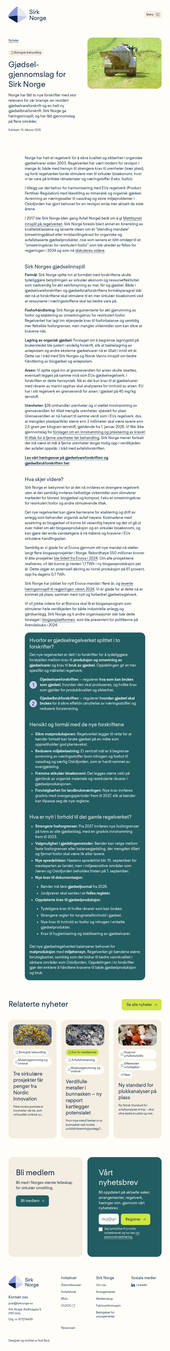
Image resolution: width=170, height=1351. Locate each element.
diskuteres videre (89, 250)
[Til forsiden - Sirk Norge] (27, 15)
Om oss (101, 1285)
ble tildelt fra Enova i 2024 (76, 558)
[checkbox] (100, 1229)
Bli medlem (30, 1200)
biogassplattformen (58, 619)
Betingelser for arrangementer (105, 1314)
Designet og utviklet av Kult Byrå (29, 1340)
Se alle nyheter (139, 1004)
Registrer (133, 1219)
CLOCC (66, 1305)
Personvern (68, 1328)
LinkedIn (141, 1285)
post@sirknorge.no (20, 1303)
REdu (64, 1298)
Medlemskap (104, 1298)
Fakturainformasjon (108, 1305)
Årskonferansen (71, 1285)
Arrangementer (105, 1292)
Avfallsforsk (68, 1292)
